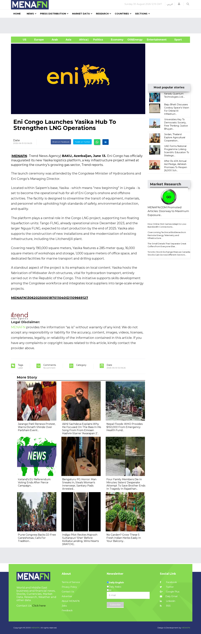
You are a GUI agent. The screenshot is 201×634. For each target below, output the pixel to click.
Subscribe (115, 604)
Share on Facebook (60, 142)
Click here (39, 605)
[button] (179, 4)
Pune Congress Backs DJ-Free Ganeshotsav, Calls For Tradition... (37, 538)
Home (17, 13)
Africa (82, 39)
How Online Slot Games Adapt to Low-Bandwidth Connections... (167, 225)
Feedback (67, 610)
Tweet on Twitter (82, 142)
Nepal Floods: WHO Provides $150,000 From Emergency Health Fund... (124, 427)
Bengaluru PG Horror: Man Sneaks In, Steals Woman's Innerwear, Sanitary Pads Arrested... (79, 484)
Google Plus (172, 591)
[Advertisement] (102, 26)
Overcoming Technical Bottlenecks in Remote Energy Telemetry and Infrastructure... (167, 235)
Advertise (67, 596)
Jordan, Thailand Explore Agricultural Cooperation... (174, 137)
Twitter (169, 587)
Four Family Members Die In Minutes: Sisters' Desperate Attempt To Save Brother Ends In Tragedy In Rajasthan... (125, 484)
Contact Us (68, 591)
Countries (122, 13)
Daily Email (171, 596)
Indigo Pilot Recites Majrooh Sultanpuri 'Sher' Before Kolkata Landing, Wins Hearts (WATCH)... (80, 539)
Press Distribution (53, 13)
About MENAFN (71, 601)
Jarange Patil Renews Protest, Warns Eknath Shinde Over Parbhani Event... (36, 427)
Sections (141, 13)
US (20, 39)
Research (102, 13)
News (30, 13)
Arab (55, 39)
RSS (168, 605)
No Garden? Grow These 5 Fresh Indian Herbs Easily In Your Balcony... (123, 538)
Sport (176, 39)
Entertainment (151, 39)
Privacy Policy (69, 587)
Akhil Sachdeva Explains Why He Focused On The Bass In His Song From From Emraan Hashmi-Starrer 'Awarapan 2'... (81, 428)
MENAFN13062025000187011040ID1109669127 (49, 298)
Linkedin (170, 601)
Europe (39, 39)
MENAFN (19, 156)
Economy (117, 39)
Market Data (81, 13)
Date (16, 140)
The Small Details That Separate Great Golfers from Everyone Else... (167, 245)
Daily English (116, 582)
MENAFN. (35, 627)
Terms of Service (71, 582)
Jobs (64, 605)
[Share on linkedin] (105, 142)
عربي (170, 4)
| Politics (97, 39)
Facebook (171, 582)
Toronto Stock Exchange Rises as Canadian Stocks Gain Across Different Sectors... (169, 253)
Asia (68, 39)
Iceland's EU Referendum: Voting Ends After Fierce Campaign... (34, 482)
